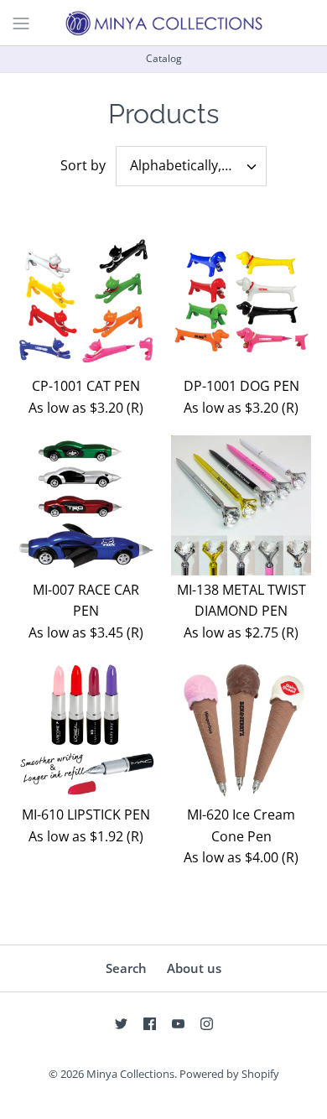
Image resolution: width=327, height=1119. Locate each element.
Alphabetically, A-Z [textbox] (187, 166)
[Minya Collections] (163, 22)
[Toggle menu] (21, 22)
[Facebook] (149, 1024)
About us (194, 968)
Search (126, 968)
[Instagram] (206, 1024)
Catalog (164, 58)
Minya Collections (130, 1073)
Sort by (83, 165)
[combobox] (191, 166)
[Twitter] (121, 1024)
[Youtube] (178, 1024)
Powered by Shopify (229, 1073)
